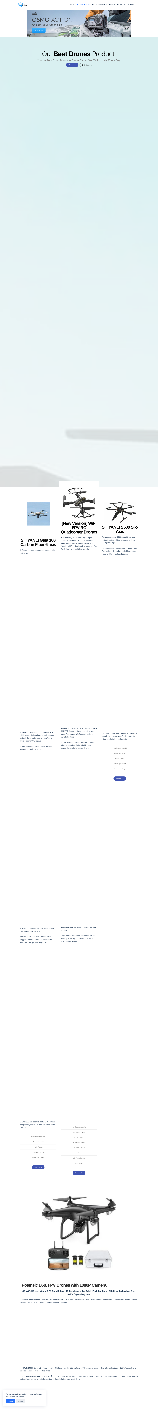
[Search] (139, 4)
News (112, 4)
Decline (20, 1401)
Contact (131, 4)
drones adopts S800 (113, 537)
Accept (10, 1401)
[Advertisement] (38, 643)
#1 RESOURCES (83, 4)
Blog (72, 4)
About (120, 4)
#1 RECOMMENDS (99, 4)
